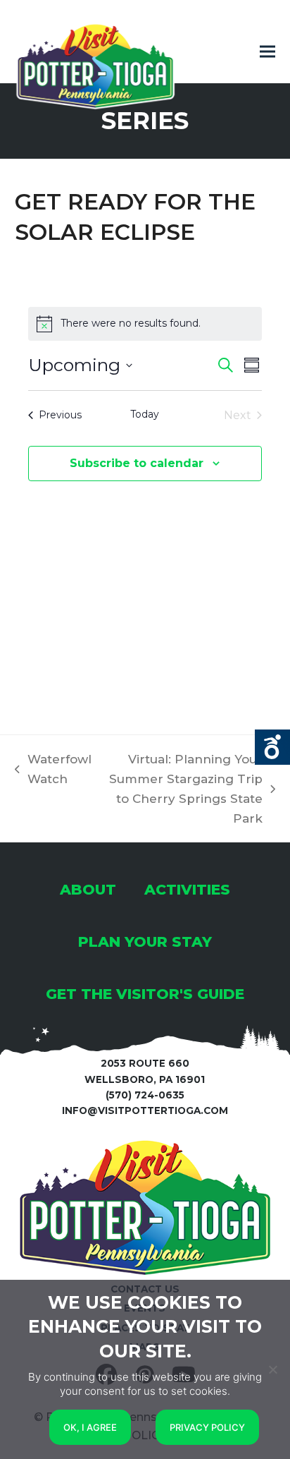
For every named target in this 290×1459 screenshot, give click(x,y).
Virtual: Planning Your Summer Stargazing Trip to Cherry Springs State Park (184, 788)
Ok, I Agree (90, 1427)
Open (272, 747)
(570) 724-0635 (145, 1095)
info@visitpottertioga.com (145, 1110)
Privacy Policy (207, 1427)
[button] (267, 52)
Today (144, 414)
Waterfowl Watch (53, 770)
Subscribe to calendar (136, 463)
